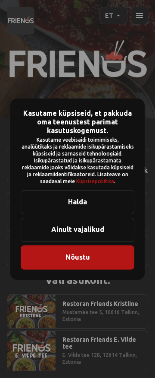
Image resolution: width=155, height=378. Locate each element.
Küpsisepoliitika (95, 181)
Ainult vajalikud (77, 229)
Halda (77, 202)
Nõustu (77, 257)
